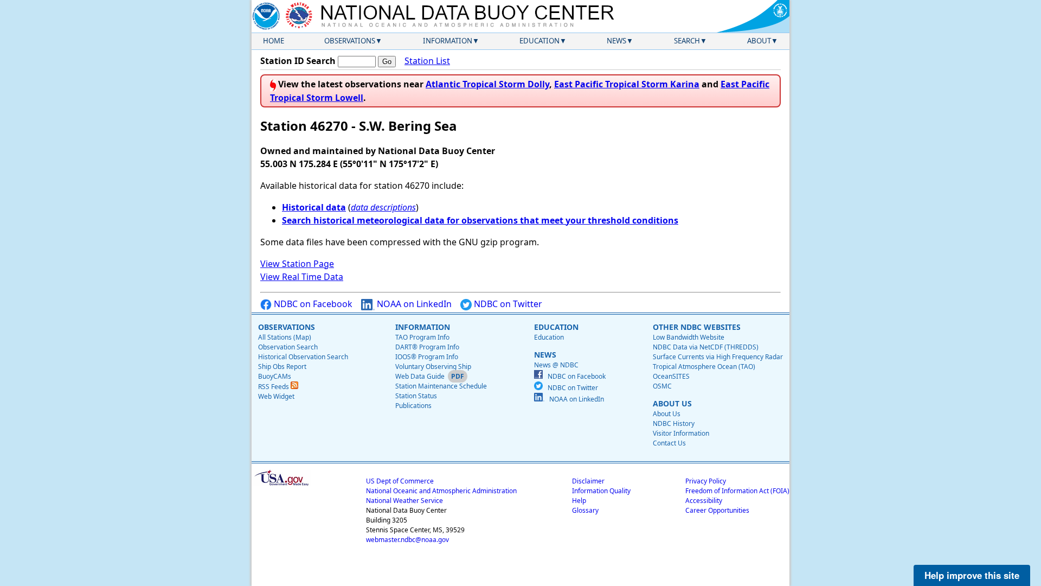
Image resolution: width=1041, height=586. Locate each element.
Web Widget (276, 396)
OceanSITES (671, 376)
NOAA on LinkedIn (413, 304)
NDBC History (674, 423)
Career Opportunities (717, 510)
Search (687, 41)
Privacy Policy (705, 481)
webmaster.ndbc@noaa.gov (407, 539)
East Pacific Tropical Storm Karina (626, 84)
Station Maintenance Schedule (441, 386)
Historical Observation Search (303, 356)
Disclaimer (588, 481)
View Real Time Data (301, 277)
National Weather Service (404, 500)
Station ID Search (298, 61)
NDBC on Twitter (507, 304)
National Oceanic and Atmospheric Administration (441, 490)
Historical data (314, 207)
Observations (349, 41)
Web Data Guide (420, 376)
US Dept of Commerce (400, 481)
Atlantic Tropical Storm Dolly (487, 84)
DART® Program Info (427, 347)
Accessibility (703, 500)
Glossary (585, 510)
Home (273, 41)
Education (539, 41)
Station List (427, 61)
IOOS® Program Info (426, 356)
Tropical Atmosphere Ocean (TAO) (704, 366)
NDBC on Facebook (312, 304)
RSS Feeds (274, 386)
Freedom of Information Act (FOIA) (737, 490)
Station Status (416, 395)
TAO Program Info (422, 337)
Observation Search (288, 347)
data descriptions (383, 207)
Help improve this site (971, 575)
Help (579, 500)
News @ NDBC (556, 365)
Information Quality (601, 490)
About (759, 41)
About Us (666, 413)
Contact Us (669, 443)
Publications (413, 405)
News (616, 41)
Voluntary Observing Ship (433, 366)
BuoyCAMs (274, 376)
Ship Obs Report (282, 366)
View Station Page (297, 264)
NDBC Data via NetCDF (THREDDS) (706, 347)
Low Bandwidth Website (688, 337)
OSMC (662, 386)
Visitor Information (681, 433)
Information (447, 41)
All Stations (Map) (284, 337)
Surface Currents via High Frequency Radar (718, 356)
